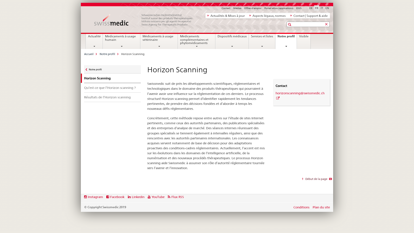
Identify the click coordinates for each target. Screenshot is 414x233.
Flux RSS (177, 197)
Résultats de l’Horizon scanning (107, 97)
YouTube (158, 197)
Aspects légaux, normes (269, 15)
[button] (290, 24)
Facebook (117, 197)
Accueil (89, 54)
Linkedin (138, 197)
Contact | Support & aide (310, 15)
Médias (237, 8)
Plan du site (321, 207)
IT (322, 8)
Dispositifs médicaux (232, 36)
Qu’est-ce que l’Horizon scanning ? (110, 88)
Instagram (95, 197)
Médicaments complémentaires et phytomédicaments (194, 40)
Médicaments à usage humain (120, 38)
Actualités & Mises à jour (227, 15)
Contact (226, 8)
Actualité (94, 36)
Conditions (301, 207)
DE (311, 8)
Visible (304, 36)
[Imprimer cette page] (330, 179)
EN (327, 8)
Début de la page (316, 179)
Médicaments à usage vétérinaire (158, 38)
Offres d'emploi (252, 8)
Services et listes (262, 36)
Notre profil (287, 37)
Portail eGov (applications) (278, 8)
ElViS (299, 8)
